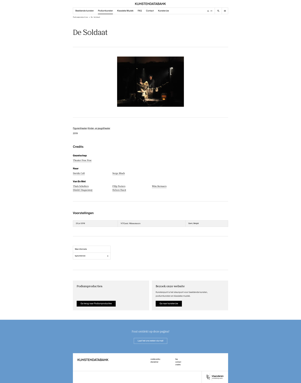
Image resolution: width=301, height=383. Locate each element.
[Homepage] (150, 4)
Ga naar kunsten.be (169, 304)
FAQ (140, 11)
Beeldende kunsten (84, 11)
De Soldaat (95, 17)
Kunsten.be (163, 11)
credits (178, 365)
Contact (150, 11)
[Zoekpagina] (218, 11)
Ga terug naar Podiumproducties (96, 304)
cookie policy (155, 359)
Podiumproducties (80, 17)
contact (178, 362)
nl (208, 11)
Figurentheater (80, 128)
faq (176, 359)
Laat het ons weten (150, 341)
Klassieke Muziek (125, 11)
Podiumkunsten (105, 11)
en (211, 11)
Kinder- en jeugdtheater (99, 128)
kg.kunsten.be (80, 256)
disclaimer (154, 362)
